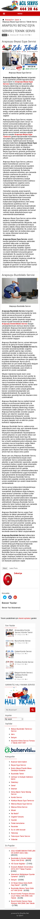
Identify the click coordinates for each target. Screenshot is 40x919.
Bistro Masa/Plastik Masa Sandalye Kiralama (21, 769)
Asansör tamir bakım (19, 762)
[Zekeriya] (7, 585)
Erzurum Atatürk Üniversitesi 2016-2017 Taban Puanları (22, 868)
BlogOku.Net (24, 913)
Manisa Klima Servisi (19, 807)
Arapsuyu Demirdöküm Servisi (14, 324)
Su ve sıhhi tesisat (18, 830)
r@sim (21, 916)
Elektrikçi (14, 782)
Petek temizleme (17, 823)
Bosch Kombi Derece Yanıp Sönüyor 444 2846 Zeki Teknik (23, 902)
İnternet (14, 789)
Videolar (14, 839)
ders (13, 734)
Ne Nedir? (15, 813)
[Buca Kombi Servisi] (10, 647)
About (5, 568)
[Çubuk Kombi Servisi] (10, 657)
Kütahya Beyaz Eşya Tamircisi (22, 801)
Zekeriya (13, 35)
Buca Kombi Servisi (23, 641)
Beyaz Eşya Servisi (18, 765)
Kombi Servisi (16, 797)
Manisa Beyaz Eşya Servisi (21, 804)
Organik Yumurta (17, 817)
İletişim (14, 737)
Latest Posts (13, 568)
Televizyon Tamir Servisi (20, 836)
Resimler (14, 826)
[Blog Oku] (20, 10)
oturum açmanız (24, 618)
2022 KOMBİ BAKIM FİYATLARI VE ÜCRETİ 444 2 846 (23, 852)
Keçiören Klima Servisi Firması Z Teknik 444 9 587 (23, 742)
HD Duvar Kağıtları (18, 864)
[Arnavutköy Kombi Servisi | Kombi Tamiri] (10, 636)
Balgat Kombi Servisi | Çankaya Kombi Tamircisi (24, 674)
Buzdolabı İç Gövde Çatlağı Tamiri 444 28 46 (21, 859)
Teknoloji (14, 833)
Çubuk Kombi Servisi (23, 651)
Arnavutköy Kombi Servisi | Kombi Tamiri (24, 631)
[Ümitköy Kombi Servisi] (10, 668)
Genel (17, 20)
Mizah (13, 810)
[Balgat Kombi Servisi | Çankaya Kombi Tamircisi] (10, 679)
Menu (20, 14)
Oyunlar (14, 820)
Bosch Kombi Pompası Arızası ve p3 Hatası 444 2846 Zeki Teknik (23, 896)
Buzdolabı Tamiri (17, 774)
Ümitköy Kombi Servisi (24, 662)
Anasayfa (8, 20)
